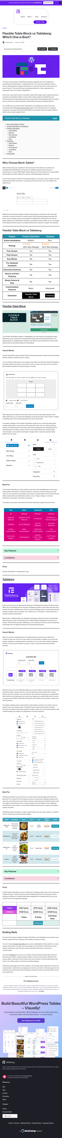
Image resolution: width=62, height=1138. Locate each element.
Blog (4, 1087)
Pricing (5, 1108)
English (9, 1116)
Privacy (17, 1123)
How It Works (13, 131)
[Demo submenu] (32, 16)
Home (23, 17)
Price (10, 139)
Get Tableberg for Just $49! (31, 1021)
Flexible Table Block (13, 128)
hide (54, 118)
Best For (11, 133)
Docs (4, 1090)
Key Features (13, 135)
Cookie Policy (37, 1123)
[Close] (60, 3)
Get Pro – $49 (40, 22)
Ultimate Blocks (27, 1076)
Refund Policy (26, 1123)
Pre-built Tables (7, 1112)
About (4, 1099)
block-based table (23, 108)
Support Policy (48, 1123)
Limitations (12, 137)
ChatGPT (43, 49)
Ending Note (11, 154)
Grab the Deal (48, 3)
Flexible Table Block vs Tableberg (17, 126)
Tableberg (10, 141)
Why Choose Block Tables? (15, 124)
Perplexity (54, 49)
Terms (10, 1123)
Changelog (6, 1096)
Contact (5, 1093)
